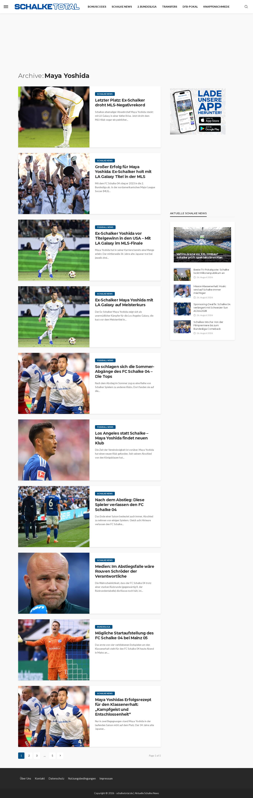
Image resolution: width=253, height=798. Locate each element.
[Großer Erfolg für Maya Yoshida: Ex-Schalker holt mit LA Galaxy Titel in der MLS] (53, 183)
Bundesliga (103, 627)
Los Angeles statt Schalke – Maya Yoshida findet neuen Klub (121, 438)
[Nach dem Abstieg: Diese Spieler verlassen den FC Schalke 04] (53, 516)
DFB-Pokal (190, 6)
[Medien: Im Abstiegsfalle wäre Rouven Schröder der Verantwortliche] (53, 583)
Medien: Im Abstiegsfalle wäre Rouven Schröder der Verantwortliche (124, 571)
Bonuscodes (97, 6)
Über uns (25, 778)
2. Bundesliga (147, 6)
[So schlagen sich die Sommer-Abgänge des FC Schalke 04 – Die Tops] (53, 383)
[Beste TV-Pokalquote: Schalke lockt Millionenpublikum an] (182, 274)
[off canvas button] (6, 6)
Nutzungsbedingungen (82, 778)
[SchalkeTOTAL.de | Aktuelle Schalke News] (47, 7)
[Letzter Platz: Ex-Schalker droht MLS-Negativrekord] (53, 116)
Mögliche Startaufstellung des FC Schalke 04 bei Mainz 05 (124, 635)
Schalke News (122, 6)
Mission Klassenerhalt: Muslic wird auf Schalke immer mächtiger (210, 289)
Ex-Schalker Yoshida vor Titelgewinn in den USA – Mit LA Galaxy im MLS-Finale (123, 238)
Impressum (106, 778)
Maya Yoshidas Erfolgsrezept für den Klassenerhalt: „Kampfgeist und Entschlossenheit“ (123, 707)
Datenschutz (56, 778)
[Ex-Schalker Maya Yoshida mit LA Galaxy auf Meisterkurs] (53, 316)
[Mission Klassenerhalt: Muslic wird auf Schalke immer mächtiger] (182, 291)
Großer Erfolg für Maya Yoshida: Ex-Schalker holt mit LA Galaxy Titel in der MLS (123, 171)
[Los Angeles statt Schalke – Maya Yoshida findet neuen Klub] (53, 450)
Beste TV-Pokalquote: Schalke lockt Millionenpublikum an (211, 271)
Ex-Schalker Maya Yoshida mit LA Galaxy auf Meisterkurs (124, 302)
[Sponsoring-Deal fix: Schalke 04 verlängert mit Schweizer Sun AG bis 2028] (182, 309)
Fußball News (105, 227)
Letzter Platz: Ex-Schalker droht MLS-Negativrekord (120, 102)
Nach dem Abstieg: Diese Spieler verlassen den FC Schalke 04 (119, 505)
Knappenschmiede (216, 6)
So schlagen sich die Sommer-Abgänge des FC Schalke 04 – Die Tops (124, 371)
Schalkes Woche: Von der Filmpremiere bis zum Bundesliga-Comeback (208, 325)
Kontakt (40, 778)
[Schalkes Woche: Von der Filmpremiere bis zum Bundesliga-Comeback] (182, 326)
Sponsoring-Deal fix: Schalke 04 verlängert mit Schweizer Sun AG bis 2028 (212, 307)
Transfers (169, 6)
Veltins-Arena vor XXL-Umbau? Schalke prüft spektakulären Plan (199, 255)
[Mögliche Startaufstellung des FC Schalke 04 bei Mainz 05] (53, 649)
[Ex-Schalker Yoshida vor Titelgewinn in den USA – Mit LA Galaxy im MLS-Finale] (53, 250)
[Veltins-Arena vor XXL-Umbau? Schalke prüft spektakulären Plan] (202, 244)
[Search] (246, 7)
